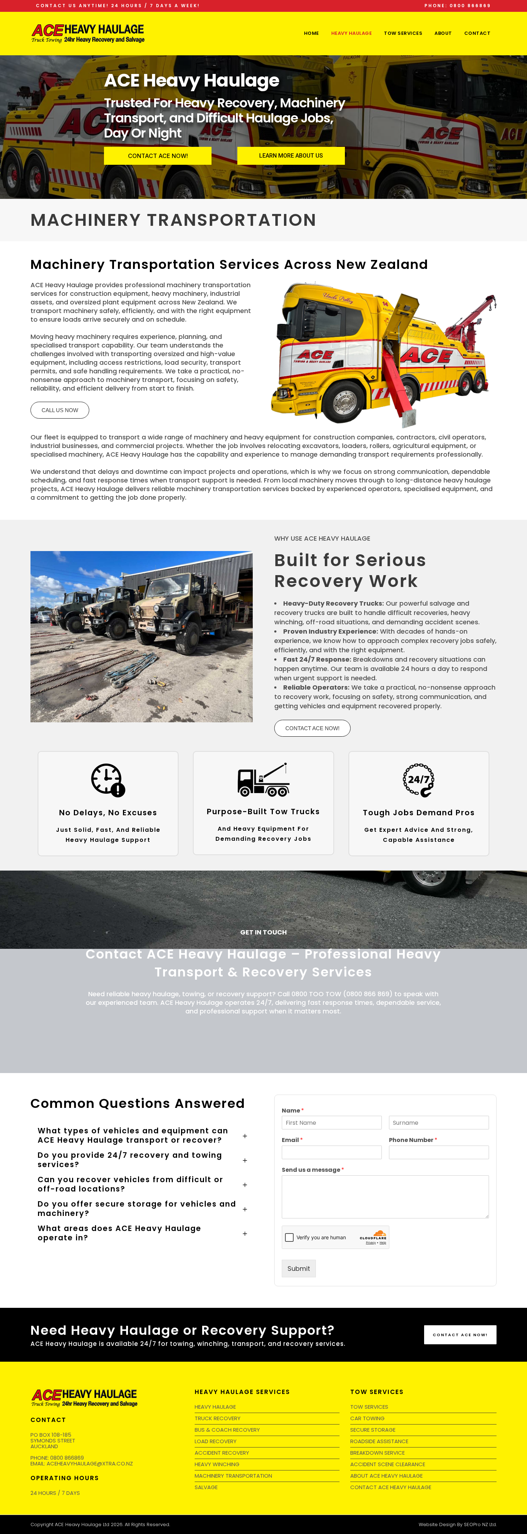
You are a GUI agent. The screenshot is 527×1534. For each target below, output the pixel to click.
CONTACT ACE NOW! (158, 155)
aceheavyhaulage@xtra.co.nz (90, 1463)
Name (293, 1111)
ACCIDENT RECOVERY (222, 1452)
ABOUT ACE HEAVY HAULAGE (386, 1475)
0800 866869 (67, 1457)
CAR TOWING (367, 1418)
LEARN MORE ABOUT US (291, 155)
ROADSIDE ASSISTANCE (379, 1441)
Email (292, 1140)
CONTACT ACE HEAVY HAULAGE (390, 1487)
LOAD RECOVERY (216, 1441)
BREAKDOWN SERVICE (377, 1452)
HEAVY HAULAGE (215, 1407)
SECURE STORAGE (372, 1429)
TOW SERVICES (369, 1407)
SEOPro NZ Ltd (480, 1524)
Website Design (437, 1524)
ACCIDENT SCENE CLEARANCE (387, 1464)
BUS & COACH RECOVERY (227, 1429)
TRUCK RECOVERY (218, 1418)
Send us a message (313, 1170)
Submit (299, 1268)
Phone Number (413, 1140)
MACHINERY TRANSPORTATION (233, 1475)
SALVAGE (206, 1487)
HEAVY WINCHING (217, 1464)
